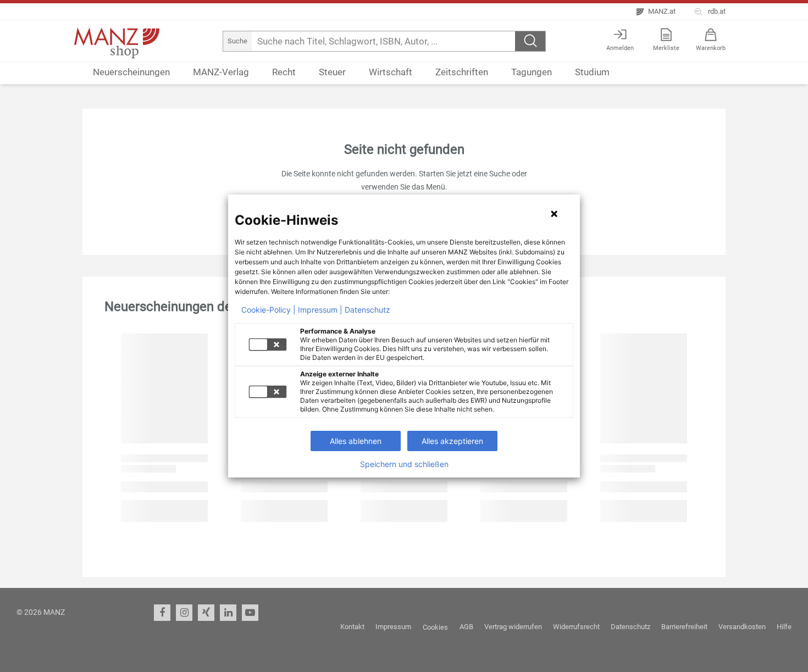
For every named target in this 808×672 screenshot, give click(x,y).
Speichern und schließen (404, 464)
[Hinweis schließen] (554, 213)
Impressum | (320, 310)
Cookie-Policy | (268, 310)
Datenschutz (367, 310)
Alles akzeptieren (452, 441)
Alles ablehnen (355, 441)
